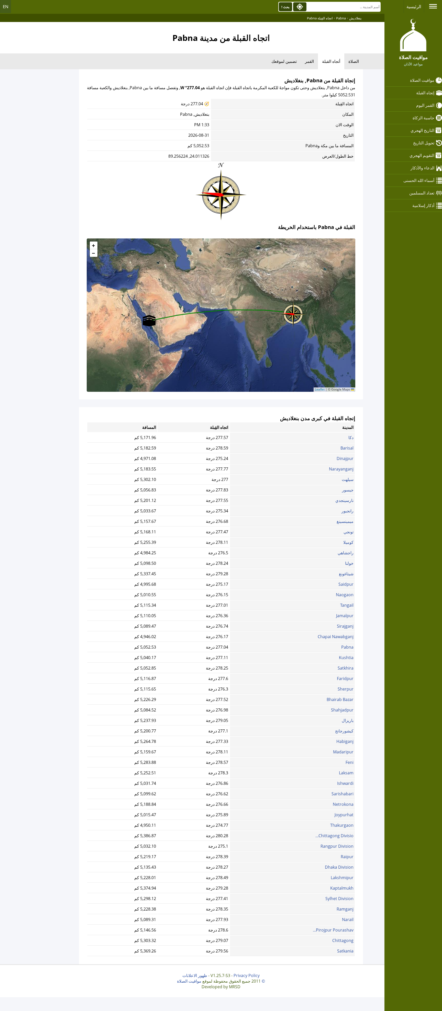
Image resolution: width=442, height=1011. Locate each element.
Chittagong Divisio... (334, 835)
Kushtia (346, 657)
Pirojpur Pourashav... (333, 930)
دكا (350, 437)
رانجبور (347, 511)
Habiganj (344, 741)
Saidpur (345, 584)
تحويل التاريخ (423, 143)
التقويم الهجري (422, 155)
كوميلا (348, 542)
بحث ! (285, 7)
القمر (309, 61)
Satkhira (345, 668)
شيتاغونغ (346, 574)
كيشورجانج (344, 731)
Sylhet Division (339, 898)
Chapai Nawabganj (335, 636)
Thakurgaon (341, 825)
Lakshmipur (342, 877)
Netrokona (343, 804)
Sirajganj (345, 626)
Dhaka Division (339, 867)
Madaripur (343, 752)
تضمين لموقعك (284, 61)
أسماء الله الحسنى (418, 180)
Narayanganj (341, 469)
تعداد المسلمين (421, 193)
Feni (349, 762)
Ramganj (345, 909)
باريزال (347, 720)
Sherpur (345, 689)
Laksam (346, 773)
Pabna (347, 647)
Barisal (346, 448)
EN (5, 6)
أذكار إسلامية (423, 205)
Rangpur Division (337, 846)
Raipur (347, 856)
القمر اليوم (425, 105)
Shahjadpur (342, 710)
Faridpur (345, 678)
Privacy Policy (247, 975)
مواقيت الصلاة (422, 80)
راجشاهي (345, 553)
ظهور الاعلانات (194, 975)
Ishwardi (345, 783)
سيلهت (347, 479)
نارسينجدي (344, 500)
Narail (347, 919)
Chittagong (342, 940)
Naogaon (344, 595)
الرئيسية (413, 6)
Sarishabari (342, 794)
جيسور (347, 490)
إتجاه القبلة (425, 93)
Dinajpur (345, 458)
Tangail (346, 605)
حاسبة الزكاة (423, 118)
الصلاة (353, 61)
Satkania (345, 951)
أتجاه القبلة (331, 61)
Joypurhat (344, 815)
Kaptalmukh (341, 888)
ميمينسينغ (345, 521)
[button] (293, 312)
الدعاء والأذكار (422, 168)
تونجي (348, 532)
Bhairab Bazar (340, 699)
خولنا (349, 563)
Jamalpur (344, 615)
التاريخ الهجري (422, 130)
